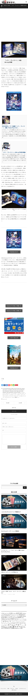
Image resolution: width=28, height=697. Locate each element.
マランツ (23, 625)
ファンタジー (17, 553)
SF (1, 553)
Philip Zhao (12, 391)
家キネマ (16, 627)
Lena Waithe (10, 389)
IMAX (12, 617)
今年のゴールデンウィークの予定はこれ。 (10, 572)
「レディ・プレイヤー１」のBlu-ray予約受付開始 (14, 152)
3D (3, 388)
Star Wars (7, 619)
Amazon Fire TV (7, 614)
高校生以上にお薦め (19, 628)
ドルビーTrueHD (8, 623)
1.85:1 (5, 613)
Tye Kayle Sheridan (16, 392)
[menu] (26, 2)
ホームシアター (14, 625)
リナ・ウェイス (12, 397)
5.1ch (20, 613)
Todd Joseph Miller (9, 392)
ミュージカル (3, 594)
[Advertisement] (14, 26)
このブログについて (22, 688)
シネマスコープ (18, 621)
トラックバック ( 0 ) (14, 414)
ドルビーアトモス (17, 623)
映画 (3, 534)
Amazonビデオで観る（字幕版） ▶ (14, 305)
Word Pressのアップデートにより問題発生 (10, 531)
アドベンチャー (11, 553)
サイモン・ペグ (16, 393)
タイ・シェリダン (10, 394)
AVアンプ (15, 616)
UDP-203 (16, 619)
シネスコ (13, 621)
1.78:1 (2, 613)
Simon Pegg (16, 391)
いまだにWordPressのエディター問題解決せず (11, 511)
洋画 (20, 553)
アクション (6, 553)
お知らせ (4, 496)
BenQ (18, 616)
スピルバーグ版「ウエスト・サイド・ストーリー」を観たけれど (13, 592)
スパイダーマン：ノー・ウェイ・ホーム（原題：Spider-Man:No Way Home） (13, 551)
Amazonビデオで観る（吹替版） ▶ (14, 310)
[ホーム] (1, 5)
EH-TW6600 (9, 617)
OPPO (22, 617)
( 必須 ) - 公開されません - (8, 426)
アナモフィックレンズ (7, 620)
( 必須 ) (4, 423)
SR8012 (3, 619)
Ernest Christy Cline (17, 388)
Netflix (19, 617)
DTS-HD (4, 617)
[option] (14, 673)
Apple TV (12, 616)
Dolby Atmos (22, 616)
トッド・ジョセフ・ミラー (18, 394)
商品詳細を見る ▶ (14, 251)
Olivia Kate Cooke (15, 389)
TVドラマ (12, 688)
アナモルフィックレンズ (19, 620)
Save (17, 385)
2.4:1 (8, 613)
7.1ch (23, 613)
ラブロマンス (10, 594)
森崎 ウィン (17, 397)
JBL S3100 (15, 617)
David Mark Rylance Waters (9, 388)
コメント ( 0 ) (14, 411)
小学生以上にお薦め (9, 628)
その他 (4, 556)
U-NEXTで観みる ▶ (14, 337)
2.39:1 (14, 613)
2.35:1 (11, 613)
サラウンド (7, 622)
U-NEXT (12, 619)
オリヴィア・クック (9, 393)
